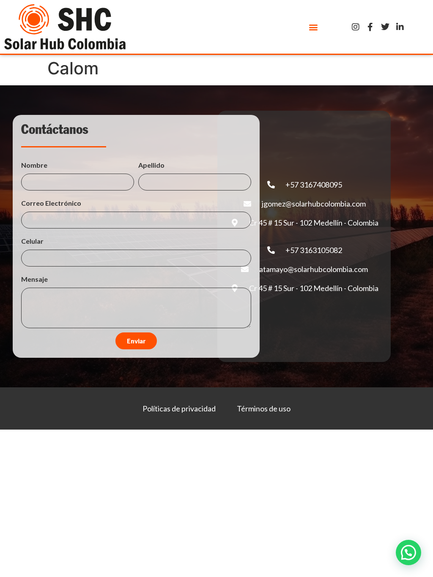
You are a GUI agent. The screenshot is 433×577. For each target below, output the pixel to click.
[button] (314, 27)
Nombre (34, 165)
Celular (32, 241)
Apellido (151, 165)
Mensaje (34, 279)
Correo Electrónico (51, 203)
